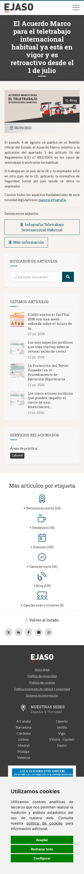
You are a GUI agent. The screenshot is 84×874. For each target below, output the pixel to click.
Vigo (62, 733)
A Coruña (23, 721)
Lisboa (23, 739)
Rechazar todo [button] (42, 849)
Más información (28, 242)
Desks (62, 745)
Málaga (23, 751)
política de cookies (44, 823)
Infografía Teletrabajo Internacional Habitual (43, 227)
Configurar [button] (42, 858)
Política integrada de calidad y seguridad (42, 689)
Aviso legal (42, 669)
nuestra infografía (52, 200)
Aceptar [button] (42, 840)
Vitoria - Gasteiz (62, 739)
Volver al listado (43, 620)
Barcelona (23, 727)
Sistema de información (42, 695)
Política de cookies (42, 682)
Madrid (23, 745)
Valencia (23, 757)
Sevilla (62, 727)
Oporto (62, 721)
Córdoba (23, 733)
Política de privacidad (42, 676)
